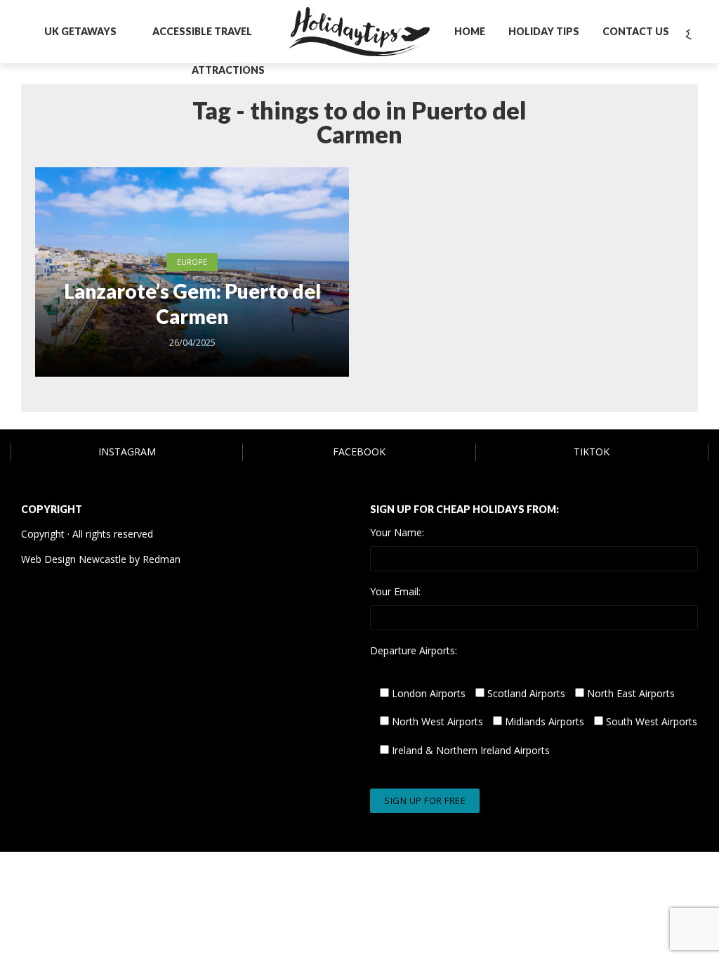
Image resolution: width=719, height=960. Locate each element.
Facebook (359, 451)
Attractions (228, 70)
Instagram (127, 451)
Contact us (635, 31)
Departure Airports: (413, 650)
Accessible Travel (202, 31)
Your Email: (395, 591)
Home (469, 31)
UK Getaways (80, 31)
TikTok (591, 451)
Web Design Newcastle (73, 559)
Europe (192, 262)
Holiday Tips (543, 31)
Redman (161, 559)
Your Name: (397, 532)
